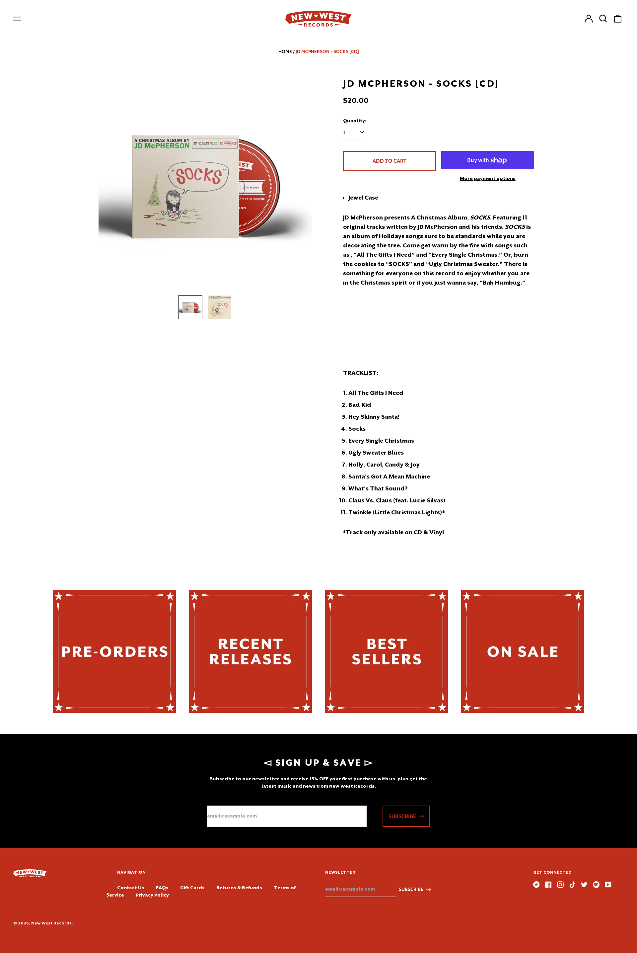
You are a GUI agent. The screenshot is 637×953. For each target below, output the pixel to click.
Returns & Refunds (239, 887)
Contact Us (130, 887)
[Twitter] (584, 884)
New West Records (51, 923)
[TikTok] (572, 884)
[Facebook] (548, 884)
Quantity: (354, 120)
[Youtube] (608, 884)
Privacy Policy (152, 895)
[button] (603, 19)
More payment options (488, 178)
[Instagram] (560, 884)
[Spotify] (596, 884)
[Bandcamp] (536, 884)
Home (285, 51)
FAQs (162, 887)
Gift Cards (192, 887)
